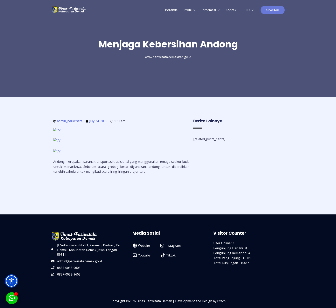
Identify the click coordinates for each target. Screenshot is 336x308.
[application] (193, 10)
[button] (273, 10)
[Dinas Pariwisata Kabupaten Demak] (68, 9)
